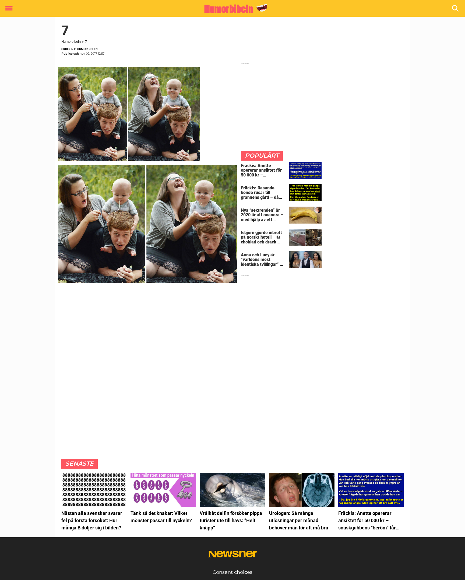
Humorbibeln (71, 42)
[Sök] (455, 8)
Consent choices (232, 572)
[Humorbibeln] (230, 8)
